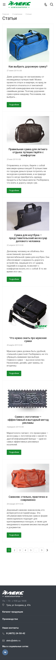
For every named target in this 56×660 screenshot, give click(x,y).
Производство (10, 619)
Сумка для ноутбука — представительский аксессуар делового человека (28, 238)
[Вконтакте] (5, 652)
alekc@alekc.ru (13, 640)
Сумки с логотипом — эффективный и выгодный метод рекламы (28, 419)
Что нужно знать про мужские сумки (28, 339)
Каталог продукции (12, 611)
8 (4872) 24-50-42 (15, 633)
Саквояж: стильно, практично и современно (28, 498)
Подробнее (14, 105)
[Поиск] (51, 4)
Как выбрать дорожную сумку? (28, 66)
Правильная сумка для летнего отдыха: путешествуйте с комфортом (28, 152)
